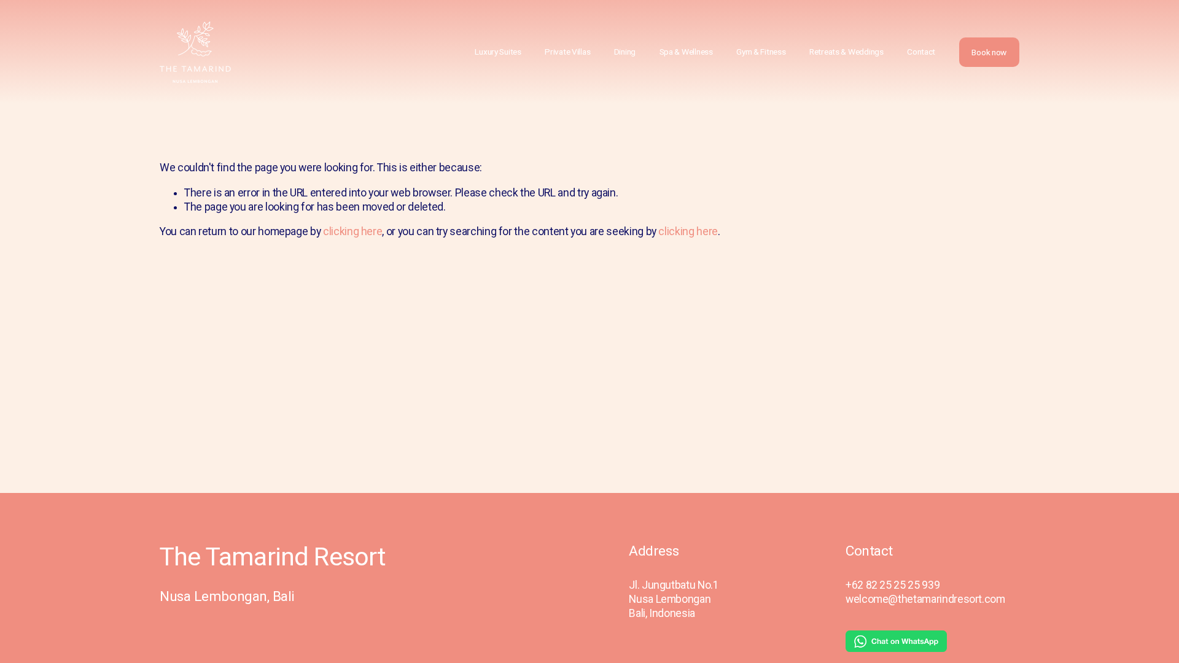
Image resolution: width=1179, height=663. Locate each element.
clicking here (352, 231)
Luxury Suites (498, 51)
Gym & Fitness (760, 51)
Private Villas (567, 51)
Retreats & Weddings (846, 51)
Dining (625, 51)
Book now (988, 52)
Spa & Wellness (686, 51)
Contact (921, 51)
